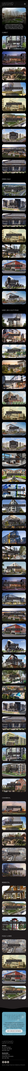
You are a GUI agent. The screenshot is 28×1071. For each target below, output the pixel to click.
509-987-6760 (5, 1050)
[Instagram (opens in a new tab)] (5, 1062)
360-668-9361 (5, 1058)
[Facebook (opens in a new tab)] (3, 1062)
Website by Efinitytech (20, 1065)
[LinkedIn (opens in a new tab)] (8, 1062)
